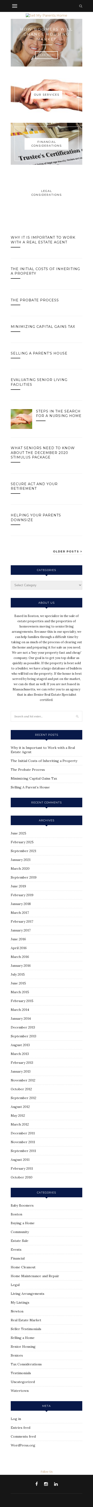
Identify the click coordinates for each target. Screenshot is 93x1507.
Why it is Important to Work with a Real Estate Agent (43, 239)
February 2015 (22, 1001)
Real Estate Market (26, 1320)
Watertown (20, 1391)
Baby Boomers (22, 1205)
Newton (17, 1311)
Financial (18, 1258)
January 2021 (21, 860)
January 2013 (21, 1071)
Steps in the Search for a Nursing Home (59, 413)
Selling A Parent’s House (39, 353)
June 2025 (18, 833)
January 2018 (21, 904)
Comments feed (23, 1436)
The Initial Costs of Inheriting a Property (44, 761)
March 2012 (20, 1124)
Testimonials (21, 1373)
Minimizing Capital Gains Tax (43, 326)
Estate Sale (19, 1241)
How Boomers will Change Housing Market (46, 34)
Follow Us (46, 1471)
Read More (46, 55)
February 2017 (22, 921)
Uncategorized (23, 1382)
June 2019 (18, 886)
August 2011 (20, 1159)
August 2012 (20, 1107)
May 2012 (18, 1115)
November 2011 (23, 1142)
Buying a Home (23, 1223)
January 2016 (21, 965)
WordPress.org (23, 1445)
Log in (16, 1419)
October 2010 (21, 1177)
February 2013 (22, 1062)
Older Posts (66, 551)
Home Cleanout (23, 1267)
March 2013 (20, 1054)
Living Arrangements (27, 1293)
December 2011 (23, 1133)
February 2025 (22, 842)
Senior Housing (23, 1346)
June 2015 (18, 983)
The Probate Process (35, 300)
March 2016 (20, 957)
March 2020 (20, 868)
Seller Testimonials (26, 1329)
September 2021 (23, 851)
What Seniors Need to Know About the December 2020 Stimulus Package (43, 452)
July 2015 (18, 974)
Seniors (17, 1355)
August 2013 (20, 1045)
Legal (15, 1285)
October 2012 (21, 1089)
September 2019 (23, 877)
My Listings (20, 1302)
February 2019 (22, 895)
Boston (16, 1214)
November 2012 (23, 1080)
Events (16, 1249)
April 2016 (19, 948)
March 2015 (20, 992)
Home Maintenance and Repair (35, 1276)
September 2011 (23, 1151)
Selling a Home (23, 1338)
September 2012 (23, 1098)
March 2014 (20, 1010)
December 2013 (23, 1027)
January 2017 (21, 930)
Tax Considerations (26, 1364)
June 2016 (18, 939)
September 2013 (23, 1036)
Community (20, 1232)
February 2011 (22, 1168)
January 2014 (21, 1018)
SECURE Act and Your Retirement (34, 486)
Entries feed (20, 1427)
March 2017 (20, 912)
